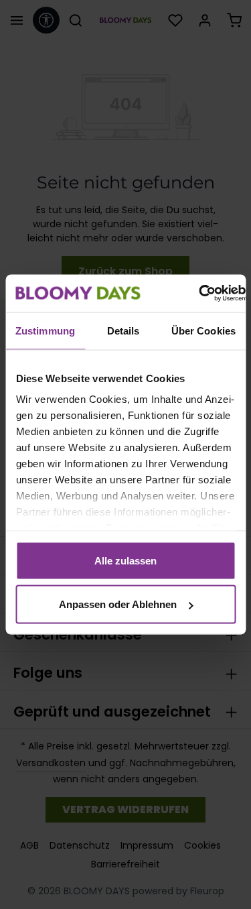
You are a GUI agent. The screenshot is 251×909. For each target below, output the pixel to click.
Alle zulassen (125, 560)
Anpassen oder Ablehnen (118, 604)
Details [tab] (123, 330)
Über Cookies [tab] (203, 330)
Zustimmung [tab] (45, 330)
